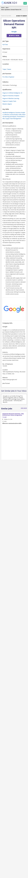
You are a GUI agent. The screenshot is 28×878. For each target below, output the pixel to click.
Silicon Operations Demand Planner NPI (11, 9)
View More (24, 408)
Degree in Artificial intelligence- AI (12, 93)
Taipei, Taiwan (6, 69)
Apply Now (14, 35)
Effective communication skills (13, 114)
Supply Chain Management (13, 118)
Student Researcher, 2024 (10, 413)
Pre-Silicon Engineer (8, 77)
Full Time (5, 44)
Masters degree (7, 104)
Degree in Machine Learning (10, 98)
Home (2, 7)
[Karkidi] (9, 3)
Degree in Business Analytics (10, 95)
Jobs (7, 7)
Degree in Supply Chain (9, 101)
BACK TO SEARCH (22, 16)
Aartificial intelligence (8, 112)
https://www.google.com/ (9, 379)
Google (14, 32)
